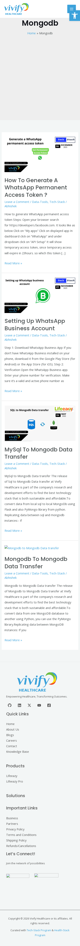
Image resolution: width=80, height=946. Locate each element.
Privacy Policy (15, 829)
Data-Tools (40, 202)
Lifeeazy (11, 776)
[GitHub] (9, 705)
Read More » (13, 262)
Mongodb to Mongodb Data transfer (36, 562)
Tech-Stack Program (39, 930)
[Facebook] (49, 705)
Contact (11, 746)
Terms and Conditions (21, 835)
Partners (12, 824)
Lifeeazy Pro (14, 781)
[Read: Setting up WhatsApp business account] (40, 295)
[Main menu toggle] (71, 9)
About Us (12, 729)
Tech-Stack (57, 202)
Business (12, 818)
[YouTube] (39, 705)
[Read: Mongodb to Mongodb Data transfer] (32, 548)
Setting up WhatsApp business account (35, 324)
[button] (74, 15)
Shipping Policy (16, 840)
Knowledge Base (17, 751)
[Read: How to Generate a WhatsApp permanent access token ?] (40, 154)
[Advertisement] (40, 78)
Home (10, 724)
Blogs (10, 735)
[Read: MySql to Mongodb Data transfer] (40, 423)
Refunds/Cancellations (21, 846)
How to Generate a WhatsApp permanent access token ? (36, 187)
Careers (11, 740)
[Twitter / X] (29, 705)
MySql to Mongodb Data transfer (38, 453)
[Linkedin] (19, 705)
